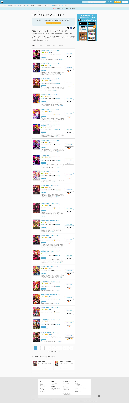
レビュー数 (47, 45)
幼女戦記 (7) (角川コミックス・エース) (50, 155)
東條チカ (42, 54)
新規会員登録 (117, 1)
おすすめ (34, 45)
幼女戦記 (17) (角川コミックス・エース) (50, 294)
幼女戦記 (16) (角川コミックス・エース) (50, 266)
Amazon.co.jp (58, 54)
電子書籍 (61, 45)
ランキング (42, 383)
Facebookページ (77, 391)
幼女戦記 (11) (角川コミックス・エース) (50, 185)
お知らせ (76, 383)
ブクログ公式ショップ (66, 389)
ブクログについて (66, 383)
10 (67, 348)
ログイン (124, 1)
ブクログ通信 (42, 389)
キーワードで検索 (54, 383)
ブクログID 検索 (53, 389)
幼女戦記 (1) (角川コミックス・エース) (50, 50)
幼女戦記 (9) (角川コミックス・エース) (50, 171)
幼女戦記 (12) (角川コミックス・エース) (50, 203)
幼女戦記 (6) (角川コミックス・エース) (50, 125)
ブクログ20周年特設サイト (67, 394)
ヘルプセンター (77, 384)
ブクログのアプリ (66, 386)
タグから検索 (53, 384)
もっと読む (61, 59)
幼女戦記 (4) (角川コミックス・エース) (50, 94)
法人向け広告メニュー (78, 385)
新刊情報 (41, 384)
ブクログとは (109, 1)
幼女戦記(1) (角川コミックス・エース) (50, 332)
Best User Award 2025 (66, 393)
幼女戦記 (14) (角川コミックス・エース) (50, 251)
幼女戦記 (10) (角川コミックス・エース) (50, 220)
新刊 (54, 45)
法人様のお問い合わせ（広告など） (81, 387)
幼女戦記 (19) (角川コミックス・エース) (50, 319)
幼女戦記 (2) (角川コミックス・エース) (50, 63)
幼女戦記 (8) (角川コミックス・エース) (50, 140)
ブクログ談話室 (42, 387)
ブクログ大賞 (42, 388)
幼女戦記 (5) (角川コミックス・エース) (50, 109)
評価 (41, 45)
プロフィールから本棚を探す (55, 388)
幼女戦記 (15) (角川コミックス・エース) (50, 281)
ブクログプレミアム (66, 388)
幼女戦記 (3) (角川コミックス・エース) (50, 78)
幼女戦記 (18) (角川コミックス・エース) (50, 307)
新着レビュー (42, 385)
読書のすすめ (42, 391)
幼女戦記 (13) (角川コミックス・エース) (50, 235)
